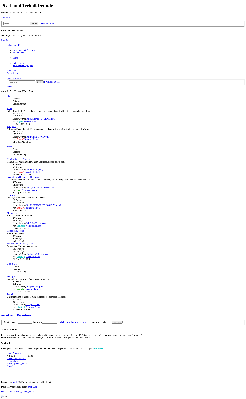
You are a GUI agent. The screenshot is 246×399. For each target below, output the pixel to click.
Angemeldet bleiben (99, 322)
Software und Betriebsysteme (20, 243)
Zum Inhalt (6, 17)
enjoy (19, 190)
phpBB (16, 382)
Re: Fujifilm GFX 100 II (37, 137)
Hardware (11, 195)
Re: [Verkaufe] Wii (34, 286)
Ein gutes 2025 (33, 304)
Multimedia (12, 213)
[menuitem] (24, 50)
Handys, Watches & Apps (18, 159)
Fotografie (11, 126)
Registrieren (24, 315)
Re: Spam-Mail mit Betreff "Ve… (41, 187)
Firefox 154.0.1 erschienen (38, 254)
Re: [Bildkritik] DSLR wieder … (41, 119)
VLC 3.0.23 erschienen (37, 223)
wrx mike (21, 289)
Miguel (20, 121)
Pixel (9, 96)
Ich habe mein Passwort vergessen (73, 322)
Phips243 (98, 348)
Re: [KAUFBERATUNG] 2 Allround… (44, 205)
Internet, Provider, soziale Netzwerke (23, 177)
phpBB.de (32, 387)
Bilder (9, 108)
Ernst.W (20, 139)
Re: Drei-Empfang (34, 169)
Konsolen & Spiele (15, 231)
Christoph (21, 226)
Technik (10, 146)
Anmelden (7, 315)
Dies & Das (12, 264)
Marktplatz (12, 276)
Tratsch (10, 294)
